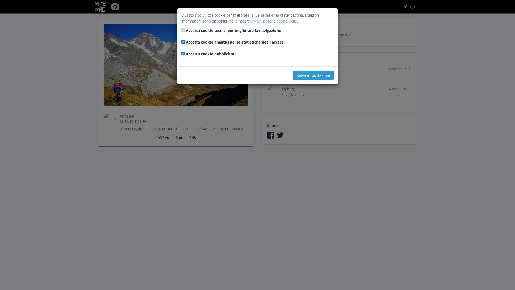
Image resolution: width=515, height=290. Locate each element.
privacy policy (262, 21)
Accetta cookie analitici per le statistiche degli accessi (235, 42)
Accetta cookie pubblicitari (211, 53)
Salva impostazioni (313, 75)
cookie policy (287, 21)
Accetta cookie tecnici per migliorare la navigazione (233, 30)
